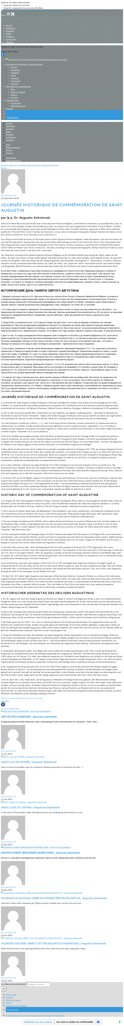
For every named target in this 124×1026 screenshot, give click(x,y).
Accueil (9, 25)
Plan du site (11, 994)
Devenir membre (18, 92)
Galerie (14, 94)
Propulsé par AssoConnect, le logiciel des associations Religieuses (35, 1015)
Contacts (10, 36)
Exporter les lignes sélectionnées (15, 2)
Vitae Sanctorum (18, 105)
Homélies (10, 31)
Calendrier (10, 28)
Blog (13, 89)
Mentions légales (13, 1000)
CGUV (8, 1002)
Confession (11, 39)
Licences (9, 997)
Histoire (14, 97)
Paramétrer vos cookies (16, 1005)
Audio (8, 33)
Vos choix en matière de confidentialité (74, 1022)
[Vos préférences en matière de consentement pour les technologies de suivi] (119, 1021)
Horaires (9, 42)
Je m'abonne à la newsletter (13, 984)
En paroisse (16, 103)
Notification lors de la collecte (38, 1022)
